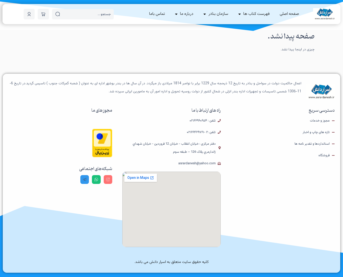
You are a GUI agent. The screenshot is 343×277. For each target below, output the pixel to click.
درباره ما (186, 14)
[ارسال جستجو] (58, 14)
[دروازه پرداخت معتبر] (102, 156)
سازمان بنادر (218, 14)
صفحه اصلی (289, 14)
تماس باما (157, 14)
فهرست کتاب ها (256, 14)
